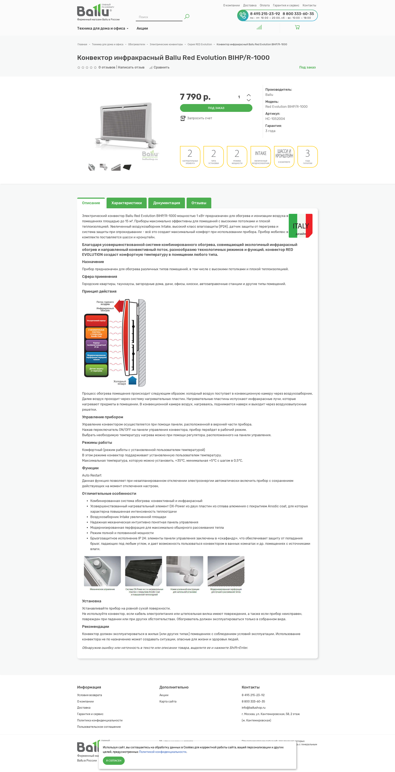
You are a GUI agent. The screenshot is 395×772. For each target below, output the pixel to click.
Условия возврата (89, 695)
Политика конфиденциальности (100, 720)
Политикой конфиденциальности (162, 752)
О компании (231, 5)
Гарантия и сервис (286, 5)
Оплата (265, 5)
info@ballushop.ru (253, 707)
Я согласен (113, 760)
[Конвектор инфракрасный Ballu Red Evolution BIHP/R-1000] (93, 167)
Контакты (309, 5)
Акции (163, 695)
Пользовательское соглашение (99, 727)
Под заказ (216, 108)
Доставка (250, 5)
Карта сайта (168, 701)
